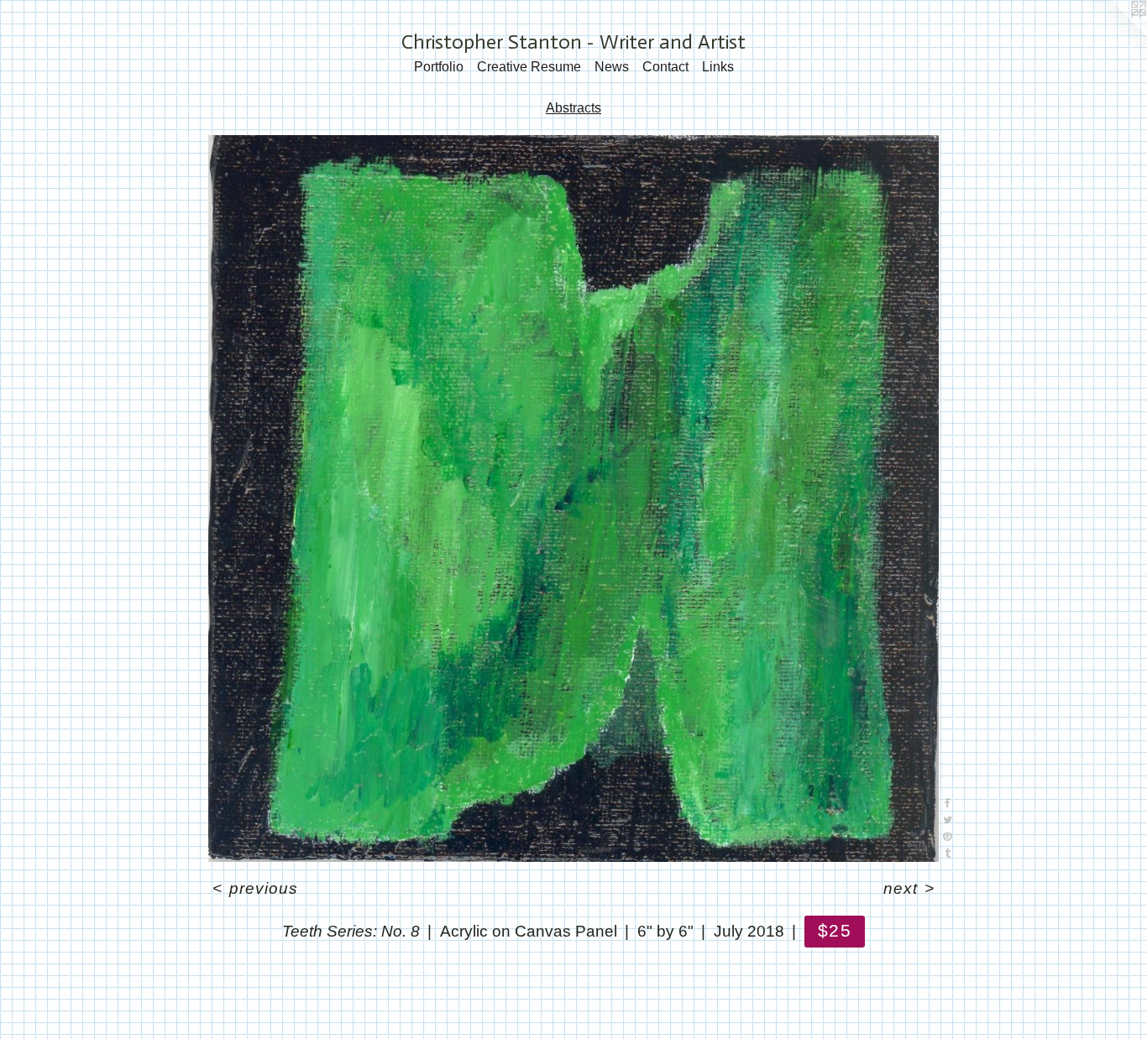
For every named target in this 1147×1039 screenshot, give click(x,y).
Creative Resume (529, 67)
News (611, 67)
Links (718, 67)
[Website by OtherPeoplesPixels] (1113, 33)
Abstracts (573, 108)
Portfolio (439, 67)
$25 (834, 930)
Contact (665, 67)
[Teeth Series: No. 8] (573, 499)
